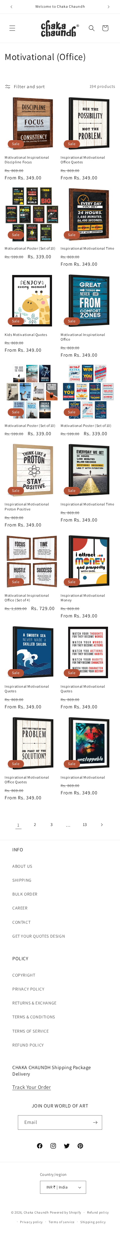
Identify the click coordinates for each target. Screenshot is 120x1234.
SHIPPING (22, 880)
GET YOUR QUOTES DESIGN (38, 936)
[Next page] (101, 825)
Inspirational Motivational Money (83, 598)
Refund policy (98, 1212)
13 (85, 824)
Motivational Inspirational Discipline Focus (27, 160)
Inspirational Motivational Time (87, 248)
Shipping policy (93, 1222)
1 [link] (18, 825)
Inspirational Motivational (83, 777)
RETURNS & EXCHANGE (34, 1003)
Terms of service (61, 1222)
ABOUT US (22, 866)
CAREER (20, 908)
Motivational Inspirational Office (83, 337)
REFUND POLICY (28, 1045)
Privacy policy (31, 1222)
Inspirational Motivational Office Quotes (83, 160)
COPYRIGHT (23, 975)
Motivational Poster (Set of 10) (30, 248)
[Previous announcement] (11, 7)
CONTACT (21, 922)
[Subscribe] (95, 1122)
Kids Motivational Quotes (26, 334)
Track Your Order (31, 1087)
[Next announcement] (108, 7)
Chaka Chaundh (36, 1212)
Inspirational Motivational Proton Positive (27, 506)
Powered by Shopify (66, 1212)
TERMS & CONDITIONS (33, 1017)
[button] (12, 28)
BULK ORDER (25, 894)
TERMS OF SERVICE (30, 1031)
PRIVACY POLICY (28, 989)
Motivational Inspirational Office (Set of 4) (27, 598)
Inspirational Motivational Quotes (27, 689)
